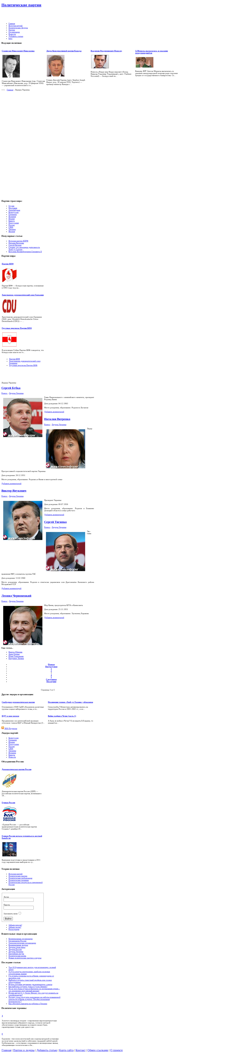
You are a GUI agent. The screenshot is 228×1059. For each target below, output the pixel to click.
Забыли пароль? (15, 925)
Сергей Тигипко (55, 522)
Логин (6, 897)
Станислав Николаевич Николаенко (18, 51)
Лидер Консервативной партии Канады (64, 51)
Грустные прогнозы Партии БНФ (17, 328)
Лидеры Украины (16, 393)
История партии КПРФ (18, 241)
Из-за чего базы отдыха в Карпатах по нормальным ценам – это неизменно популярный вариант (34, 990)
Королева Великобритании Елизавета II (25, 251)
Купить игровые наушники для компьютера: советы (30, 984)
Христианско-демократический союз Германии (23, 295)
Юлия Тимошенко (16, 656)
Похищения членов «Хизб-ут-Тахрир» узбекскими (70, 702)
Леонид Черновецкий (16, 595)
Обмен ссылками (97, 1050)
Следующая (51, 679)
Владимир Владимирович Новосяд (106, 51)
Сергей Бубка (10, 388)
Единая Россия (8, 802)
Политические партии (21, 5)
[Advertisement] (90, 15)
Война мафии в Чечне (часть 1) (62, 716)
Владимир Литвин (16, 658)
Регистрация (14, 929)
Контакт (81, 1050)
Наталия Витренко (16, 243)
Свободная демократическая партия (18, 702)
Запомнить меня (10, 914)
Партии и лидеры (24, 1050)
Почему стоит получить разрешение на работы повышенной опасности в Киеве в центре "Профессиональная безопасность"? (34, 999)
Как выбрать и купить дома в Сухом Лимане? (28, 986)
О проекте (116, 1050)
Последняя (51, 681)
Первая (51, 664)
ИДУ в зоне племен (10, 716)
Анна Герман (14, 654)
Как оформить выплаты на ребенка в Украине (28, 1003)
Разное (4, 393)
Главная (10, 90)
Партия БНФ (8, 264)
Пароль (7, 905)
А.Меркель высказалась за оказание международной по (151, 52)
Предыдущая (51, 666)
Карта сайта (66, 1050)
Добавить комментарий (54, 412)
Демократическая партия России (16, 769)
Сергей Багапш (15, 245)
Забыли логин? (15, 927)
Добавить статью (47, 1050)
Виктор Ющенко (15, 652)
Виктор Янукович (13, 490)
